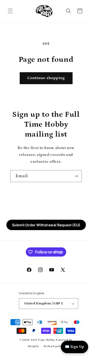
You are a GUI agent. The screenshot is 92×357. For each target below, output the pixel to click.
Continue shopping (46, 78)
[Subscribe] (76, 176)
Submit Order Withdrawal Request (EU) (46, 225)
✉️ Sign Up (74, 347)
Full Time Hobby (43, 339)
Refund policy (54, 346)
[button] (10, 11)
